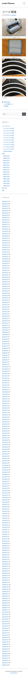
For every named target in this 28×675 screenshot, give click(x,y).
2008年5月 (5, 600)
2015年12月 (5, 414)
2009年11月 (5, 561)
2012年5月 (5, 509)
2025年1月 (5, 226)
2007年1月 (5, 637)
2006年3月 (5, 660)
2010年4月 (5, 554)
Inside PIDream (8, 3)
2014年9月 (5, 447)
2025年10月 (5, 213)
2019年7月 (5, 336)
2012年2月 (5, 515)
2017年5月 (5, 378)
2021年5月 (5, 309)
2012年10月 (5, 497)
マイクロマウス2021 (8, 139)
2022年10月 (5, 277)
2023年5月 (5, 268)
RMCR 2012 (6, 172)
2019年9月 (5, 332)
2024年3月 (5, 247)
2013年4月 (5, 483)
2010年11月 (5, 545)
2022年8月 (5, 279)
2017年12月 (5, 366)
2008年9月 (5, 591)
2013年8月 (5, 474)
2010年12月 (5, 543)
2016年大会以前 (7, 151)
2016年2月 (5, 410)
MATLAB (4, 188)
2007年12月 (5, 612)
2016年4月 (5, 405)
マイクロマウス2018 (8, 146)
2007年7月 (5, 623)
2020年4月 (5, 318)
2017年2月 (5, 385)
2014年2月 (5, 460)
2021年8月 (5, 302)
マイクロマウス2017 (8, 149)
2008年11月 (5, 587)
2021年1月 (5, 314)
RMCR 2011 (6, 174)
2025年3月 (5, 222)
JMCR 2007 (6, 185)
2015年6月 (5, 426)
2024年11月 (5, 231)
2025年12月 (5, 208)
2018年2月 (5, 362)
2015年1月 (5, 437)
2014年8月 (5, 449)
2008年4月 (5, 603)
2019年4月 (5, 339)
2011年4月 (5, 534)
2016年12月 (5, 389)
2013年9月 (5, 472)
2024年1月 (5, 252)
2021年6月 (5, 307)
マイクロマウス (6, 126)
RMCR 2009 (6, 178)
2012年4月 (5, 511)
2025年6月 (5, 217)
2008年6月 (5, 598)
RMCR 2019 (6, 156)
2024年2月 (5, 249)
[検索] (24, 114)
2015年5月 (5, 428)
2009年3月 (5, 577)
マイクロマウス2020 (8, 142)
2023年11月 (5, 256)
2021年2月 (5, 311)
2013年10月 (5, 470)
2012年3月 (5, 513)
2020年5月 (5, 316)
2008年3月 (5, 605)
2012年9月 (5, 499)
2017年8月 (5, 373)
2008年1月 (5, 610)
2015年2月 (5, 435)
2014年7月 (5, 451)
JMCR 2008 (6, 183)
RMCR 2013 (6, 169)
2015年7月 (5, 424)
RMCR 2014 (7, 102)
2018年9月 (5, 353)
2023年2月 (5, 270)
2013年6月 (5, 479)
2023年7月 (5, 265)
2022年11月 (5, 275)
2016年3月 (5, 408)
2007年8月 (5, 621)
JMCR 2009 (6, 181)
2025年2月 (5, 224)
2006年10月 (5, 644)
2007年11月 (5, 614)
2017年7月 (5, 375)
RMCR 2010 (6, 176)
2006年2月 (5, 662)
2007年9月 (5, 619)
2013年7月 (5, 476)
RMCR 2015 (6, 165)
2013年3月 (5, 486)
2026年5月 (5, 201)
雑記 (3, 190)
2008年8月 (5, 593)
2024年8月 (5, 235)
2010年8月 (5, 550)
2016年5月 (5, 403)
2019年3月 (5, 341)
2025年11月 (5, 210)
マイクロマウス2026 (8, 128)
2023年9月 (5, 261)
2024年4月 (5, 245)
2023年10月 (5, 258)
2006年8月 (5, 649)
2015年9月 (5, 419)
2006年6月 (5, 653)
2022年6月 (5, 281)
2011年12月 (5, 520)
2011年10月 (5, 525)
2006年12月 (5, 639)
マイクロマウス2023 (8, 135)
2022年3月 (5, 288)
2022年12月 (5, 272)
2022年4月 (5, 286)
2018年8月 (5, 355)
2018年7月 (5, 357)
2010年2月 (5, 557)
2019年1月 (5, 346)
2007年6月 (5, 626)
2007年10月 (5, 616)
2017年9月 (5, 371)
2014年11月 (5, 442)
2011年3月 (5, 536)
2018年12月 (5, 348)
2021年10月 (5, 300)
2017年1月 (5, 387)
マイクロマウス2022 (8, 137)
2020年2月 (5, 323)
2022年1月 (5, 293)
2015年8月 (5, 421)
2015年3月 (5, 433)
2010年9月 (5, 548)
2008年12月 (5, 584)
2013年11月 (5, 467)
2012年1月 (5, 518)
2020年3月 (5, 320)
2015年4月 (5, 431)
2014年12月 (5, 440)
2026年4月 (5, 203)
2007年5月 (5, 628)
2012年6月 (5, 506)
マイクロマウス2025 (8, 130)
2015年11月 (5, 417)
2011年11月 (5, 522)
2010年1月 (5, 559)
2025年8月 (5, 215)
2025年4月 (5, 219)
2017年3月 (5, 382)
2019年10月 (5, 330)
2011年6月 (5, 529)
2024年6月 (5, 240)
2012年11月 (5, 495)
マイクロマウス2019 (8, 144)
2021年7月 (5, 304)
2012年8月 (5, 502)
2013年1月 (5, 490)
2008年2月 (5, 607)
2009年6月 (5, 571)
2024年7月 (5, 238)
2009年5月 (5, 573)
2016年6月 (5, 401)
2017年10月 (5, 369)
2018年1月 (5, 364)
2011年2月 (5, 538)
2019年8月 (5, 334)
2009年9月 (5, 564)
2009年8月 (5, 566)
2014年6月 (5, 453)
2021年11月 (5, 297)
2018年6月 (5, 359)
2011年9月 (5, 527)
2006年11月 (5, 642)
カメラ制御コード (8, 104)
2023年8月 (5, 263)
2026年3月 (5, 206)
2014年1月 (5, 463)
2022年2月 (5, 291)
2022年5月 (5, 284)
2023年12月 (5, 254)
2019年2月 (5, 343)
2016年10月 (5, 392)
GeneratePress (14, 672)
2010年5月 (5, 552)
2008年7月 (5, 596)
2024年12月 (5, 229)
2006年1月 (5, 665)
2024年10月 (5, 233)
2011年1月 (4, 541)
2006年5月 (5, 655)
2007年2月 (5, 635)
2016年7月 (5, 398)
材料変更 (6, 106)
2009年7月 (5, 568)
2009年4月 (5, 575)
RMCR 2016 (6, 162)
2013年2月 (5, 488)
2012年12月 (5, 493)
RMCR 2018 (6, 158)
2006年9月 (5, 646)
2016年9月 (5, 394)
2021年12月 (5, 295)
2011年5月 (5, 532)
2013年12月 (5, 465)
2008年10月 (5, 589)
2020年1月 (5, 325)
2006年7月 (5, 651)
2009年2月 (5, 580)
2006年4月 (5, 658)
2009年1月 (5, 582)
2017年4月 (5, 380)
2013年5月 (5, 481)
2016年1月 (5, 412)
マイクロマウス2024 (8, 133)
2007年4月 (5, 630)
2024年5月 (5, 242)
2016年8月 (5, 396)
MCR (3, 153)
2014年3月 (5, 458)
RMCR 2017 (6, 160)
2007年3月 (5, 632)
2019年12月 (5, 327)
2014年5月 (5, 456)
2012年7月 (5, 504)
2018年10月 (5, 350)
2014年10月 (5, 444)
